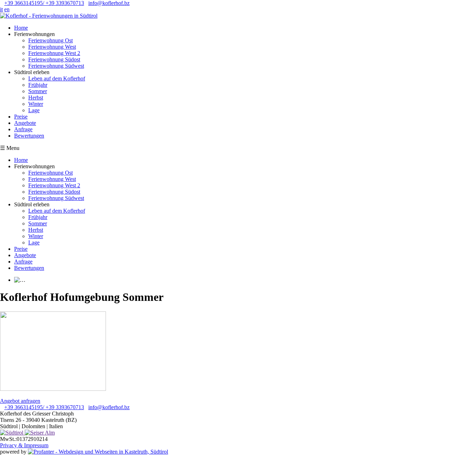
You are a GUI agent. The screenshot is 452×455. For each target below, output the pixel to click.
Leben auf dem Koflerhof (56, 78)
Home (21, 28)
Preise (21, 117)
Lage (34, 110)
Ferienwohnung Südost (54, 59)
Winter (35, 104)
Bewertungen (29, 136)
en (7, 9)
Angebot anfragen (20, 401)
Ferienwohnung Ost (50, 40)
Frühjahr (37, 85)
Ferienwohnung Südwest (56, 66)
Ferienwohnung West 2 (54, 53)
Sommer (37, 91)
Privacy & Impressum (24, 445)
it (1, 9)
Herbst (35, 98)
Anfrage (23, 129)
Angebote (25, 123)
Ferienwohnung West (52, 47)
